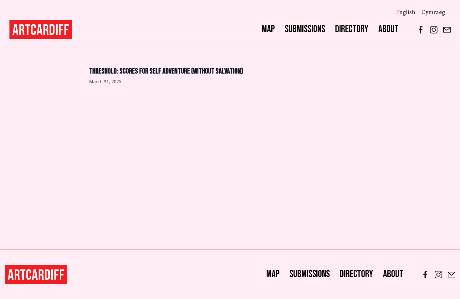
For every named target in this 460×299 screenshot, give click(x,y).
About (388, 29)
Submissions (305, 29)
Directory (351, 29)
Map (268, 29)
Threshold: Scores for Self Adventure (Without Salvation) (166, 71)
